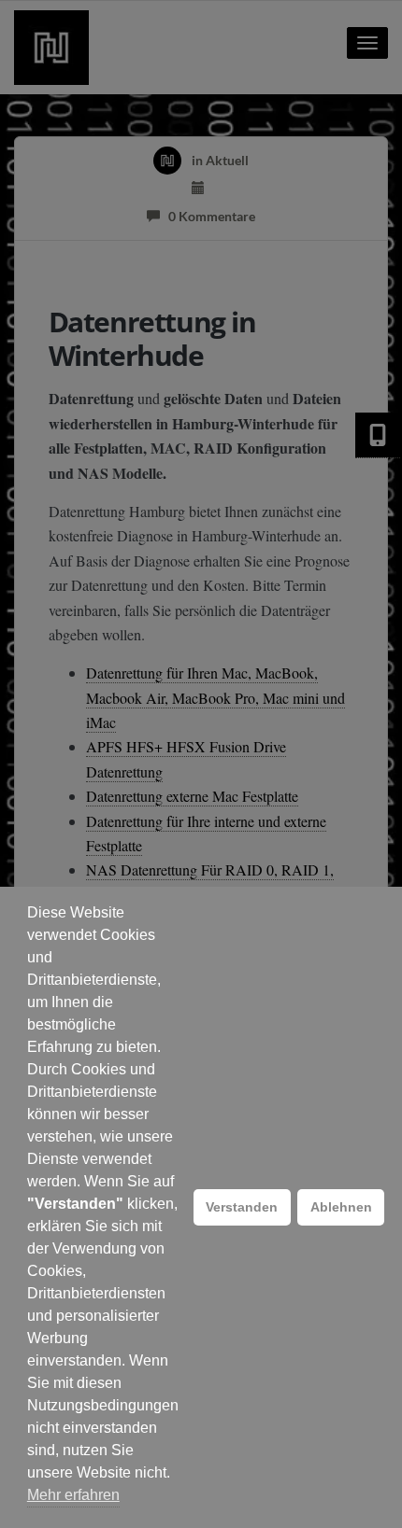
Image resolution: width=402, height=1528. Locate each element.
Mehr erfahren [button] (73, 1495)
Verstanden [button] (242, 1206)
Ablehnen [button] (341, 1206)
